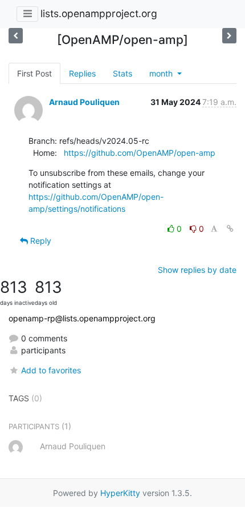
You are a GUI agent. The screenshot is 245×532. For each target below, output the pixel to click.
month (162, 73)
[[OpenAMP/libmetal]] (229, 35)
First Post (34, 73)
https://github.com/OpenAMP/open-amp (139, 153)
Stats (122, 73)
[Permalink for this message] (230, 228)
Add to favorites (51, 370)
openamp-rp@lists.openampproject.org (82, 318)
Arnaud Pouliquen (84, 102)
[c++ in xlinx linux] (16, 35)
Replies (82, 73)
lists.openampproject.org (98, 13)
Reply (39, 240)
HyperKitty (120, 493)
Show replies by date (197, 270)
